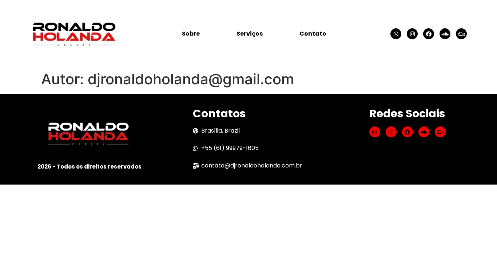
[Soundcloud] (445, 33)
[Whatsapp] (395, 33)
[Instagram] (412, 33)
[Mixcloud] (461, 33)
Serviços (249, 33)
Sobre (191, 33)
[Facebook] (428, 33)
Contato (312, 33)
